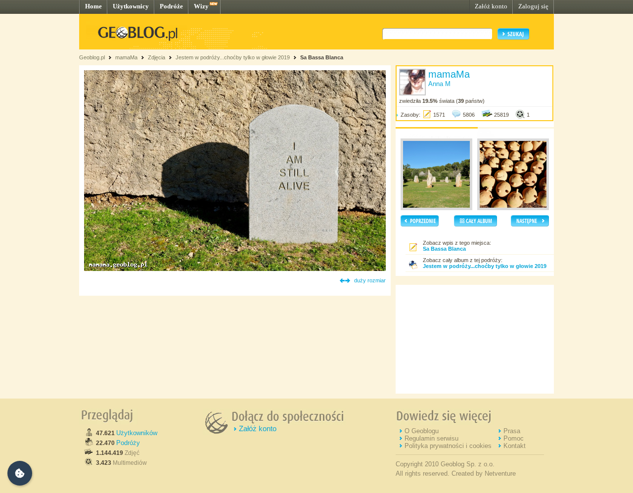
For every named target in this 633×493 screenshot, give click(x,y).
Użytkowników (136, 433)
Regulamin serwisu (431, 438)
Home (93, 6)
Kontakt (514, 445)
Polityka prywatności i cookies (448, 445)
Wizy (201, 6)
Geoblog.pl (92, 57)
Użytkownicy (131, 6)
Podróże (171, 6)
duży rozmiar (370, 280)
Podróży (128, 443)
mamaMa (126, 57)
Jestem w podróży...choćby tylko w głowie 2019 (233, 57)
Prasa (511, 431)
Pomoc (513, 438)
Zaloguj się (533, 6)
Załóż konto (491, 6)
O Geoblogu (422, 431)
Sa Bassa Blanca (321, 57)
